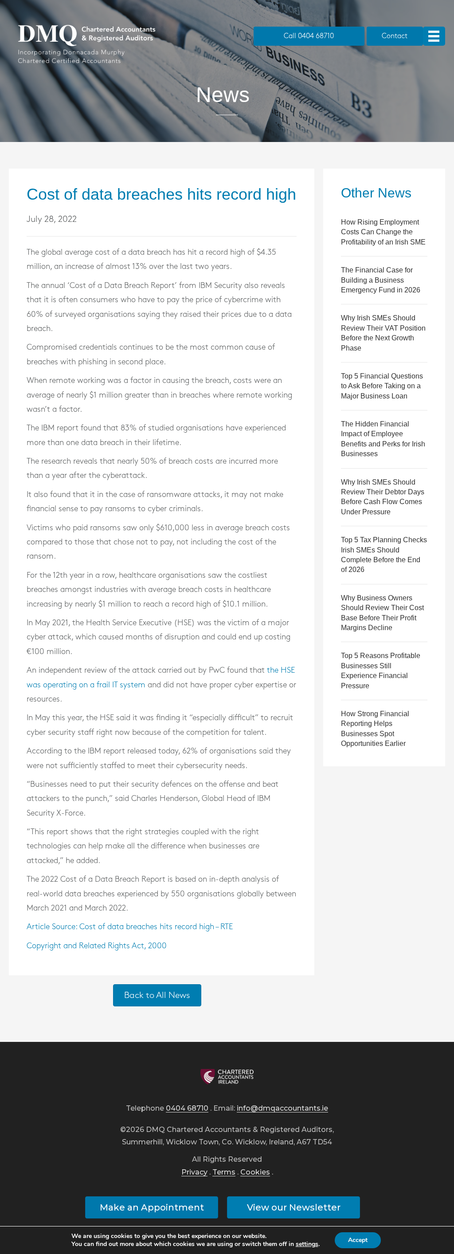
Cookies (255, 1172)
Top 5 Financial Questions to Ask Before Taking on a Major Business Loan (382, 386)
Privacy (194, 1172)
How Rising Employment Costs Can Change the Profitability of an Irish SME (383, 232)
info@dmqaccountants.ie (282, 1108)
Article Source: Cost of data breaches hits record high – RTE (130, 927)
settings (307, 1244)
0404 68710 (187, 1108)
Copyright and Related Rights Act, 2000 (97, 946)
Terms (223, 1172)
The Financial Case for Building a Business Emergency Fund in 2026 (380, 280)
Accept (358, 1240)
